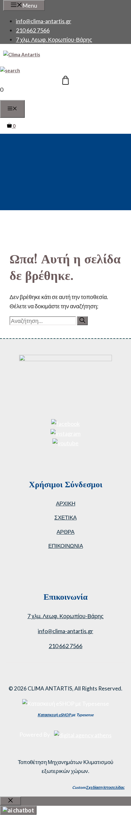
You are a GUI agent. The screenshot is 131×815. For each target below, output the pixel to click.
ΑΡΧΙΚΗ (65, 503)
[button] (10, 70)
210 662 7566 (33, 30)
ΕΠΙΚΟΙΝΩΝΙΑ (65, 545)
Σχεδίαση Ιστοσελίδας (105, 787)
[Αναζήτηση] (82, 320)
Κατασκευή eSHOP (54, 714)
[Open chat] (18, 810)
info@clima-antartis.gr (43, 21)
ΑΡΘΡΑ (65, 531)
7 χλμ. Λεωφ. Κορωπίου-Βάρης (54, 39)
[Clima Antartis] (21, 54)
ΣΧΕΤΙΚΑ (65, 517)
